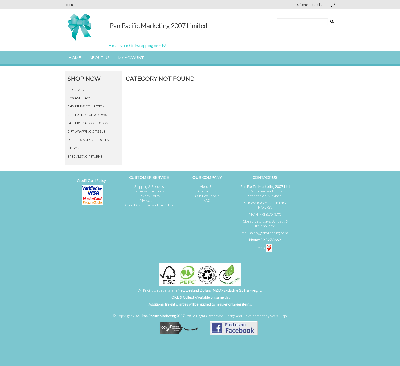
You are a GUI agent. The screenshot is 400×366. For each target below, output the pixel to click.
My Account (131, 58)
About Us (99, 58)
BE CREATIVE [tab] (77, 90)
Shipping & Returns (149, 186)
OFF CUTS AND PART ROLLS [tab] (88, 140)
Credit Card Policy (91, 180)
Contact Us (207, 191)
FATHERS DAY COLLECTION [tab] (87, 123)
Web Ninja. (279, 315)
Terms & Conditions (149, 191)
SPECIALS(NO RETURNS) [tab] (85, 156)
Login (69, 4)
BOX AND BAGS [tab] (79, 98)
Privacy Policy (149, 195)
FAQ (207, 200)
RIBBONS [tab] (74, 148)
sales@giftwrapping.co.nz (268, 232)
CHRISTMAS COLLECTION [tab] (86, 106)
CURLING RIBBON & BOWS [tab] (87, 115)
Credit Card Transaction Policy (149, 205)
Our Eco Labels (207, 195)
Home (75, 58)
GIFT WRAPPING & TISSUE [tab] (86, 131)
